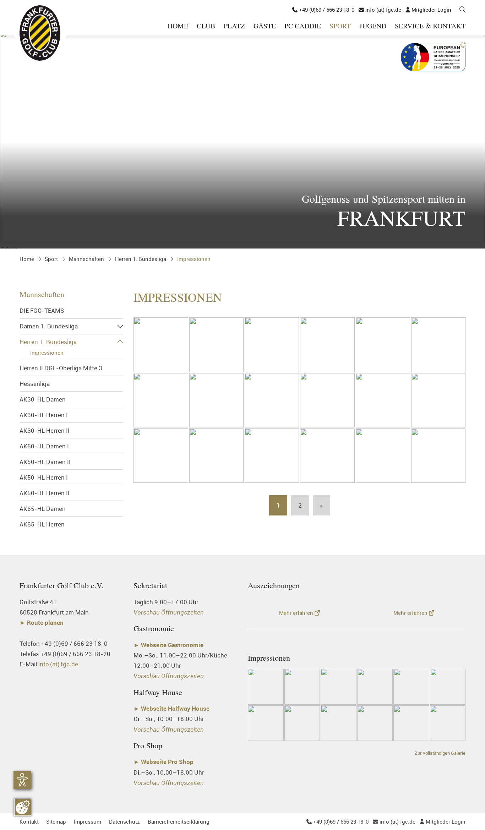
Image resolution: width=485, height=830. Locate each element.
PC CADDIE (302, 26)
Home (178, 26)
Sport (340, 26)
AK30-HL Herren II (45, 430)
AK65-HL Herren (42, 524)
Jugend (372, 26)
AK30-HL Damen (43, 399)
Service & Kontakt (430, 26)
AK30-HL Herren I (44, 415)
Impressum (87, 821)
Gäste (265, 26)
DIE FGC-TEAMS (42, 310)
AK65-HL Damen (43, 508)
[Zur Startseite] (40, 32)
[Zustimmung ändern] (22, 807)
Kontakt (29, 821)
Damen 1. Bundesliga (49, 326)
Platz (234, 26)
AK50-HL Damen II (45, 462)
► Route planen (42, 622)
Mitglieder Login (428, 9)
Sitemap (56, 821)
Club (206, 26)
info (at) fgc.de (380, 9)
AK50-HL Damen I (44, 446)
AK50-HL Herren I (44, 477)
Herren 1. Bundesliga (140, 258)
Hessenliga (35, 383)
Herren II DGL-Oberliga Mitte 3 (61, 368)
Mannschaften (86, 258)
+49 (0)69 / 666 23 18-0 (323, 9)
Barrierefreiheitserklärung (178, 821)
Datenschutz (124, 821)
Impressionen (194, 258)
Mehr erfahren (297, 612)
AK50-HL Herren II (45, 493)
